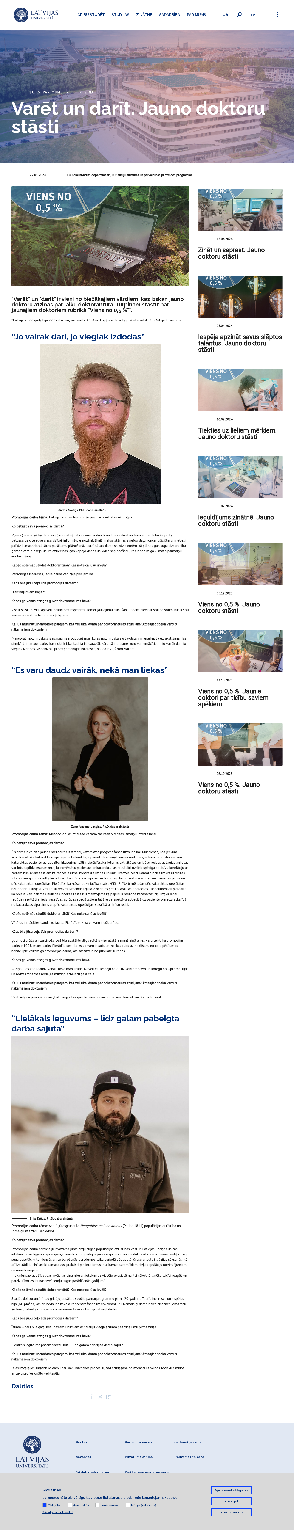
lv (253, 15)
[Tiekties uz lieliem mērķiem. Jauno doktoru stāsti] (240, 390)
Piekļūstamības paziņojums (147, 1472)
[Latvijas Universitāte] (36, 15)
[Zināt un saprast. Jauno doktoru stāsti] (240, 210)
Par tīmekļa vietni (187, 1442)
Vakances (83, 1457)
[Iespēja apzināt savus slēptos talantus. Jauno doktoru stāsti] (240, 297)
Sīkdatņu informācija (92, 1472)
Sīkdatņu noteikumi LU (57, 1512)
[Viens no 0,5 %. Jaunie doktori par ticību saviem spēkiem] (240, 651)
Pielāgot (231, 1501)
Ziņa (89, 92)
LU (32, 92)
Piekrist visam (231, 1512)
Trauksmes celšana (189, 1457)
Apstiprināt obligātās (231, 1490)
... (74, 92)
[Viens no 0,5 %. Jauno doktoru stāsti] (240, 564)
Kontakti (83, 1442)
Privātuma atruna (139, 1457)
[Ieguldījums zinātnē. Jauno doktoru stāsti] (240, 477)
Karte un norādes (138, 1442)
